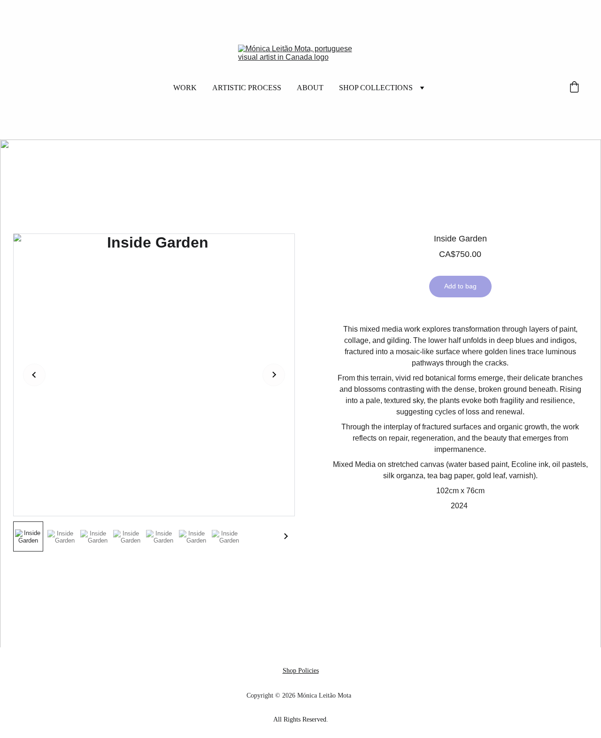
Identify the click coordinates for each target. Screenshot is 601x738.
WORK (185, 88)
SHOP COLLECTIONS (376, 88)
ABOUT (310, 88)
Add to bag (460, 286)
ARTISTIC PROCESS (246, 88)
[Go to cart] (574, 88)
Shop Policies (301, 670)
